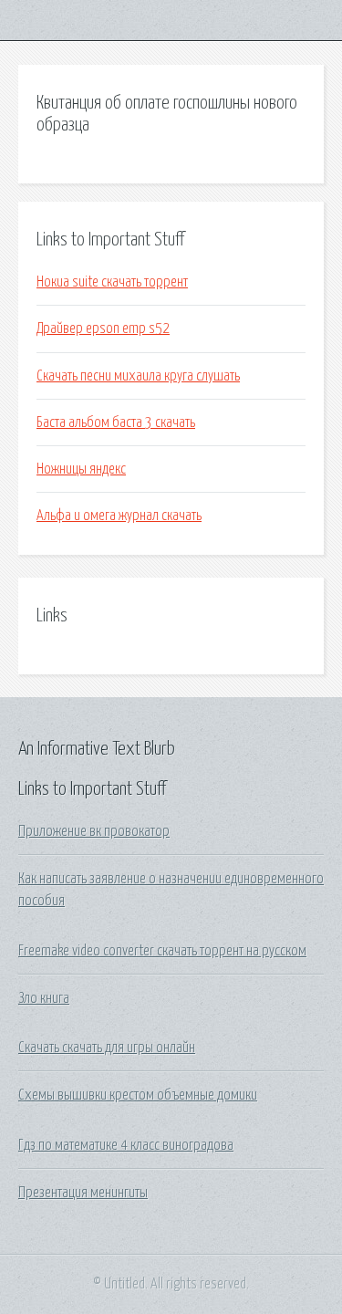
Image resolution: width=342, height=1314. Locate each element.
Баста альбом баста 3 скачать (115, 422)
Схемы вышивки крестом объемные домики (137, 1095)
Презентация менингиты (83, 1192)
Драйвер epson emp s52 (103, 328)
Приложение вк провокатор (94, 831)
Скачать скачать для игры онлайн (106, 1047)
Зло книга (43, 998)
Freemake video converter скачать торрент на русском (162, 951)
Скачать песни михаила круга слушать (138, 376)
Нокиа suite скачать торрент (112, 282)
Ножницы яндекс (81, 469)
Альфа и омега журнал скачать (119, 515)
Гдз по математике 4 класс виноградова (125, 1145)
